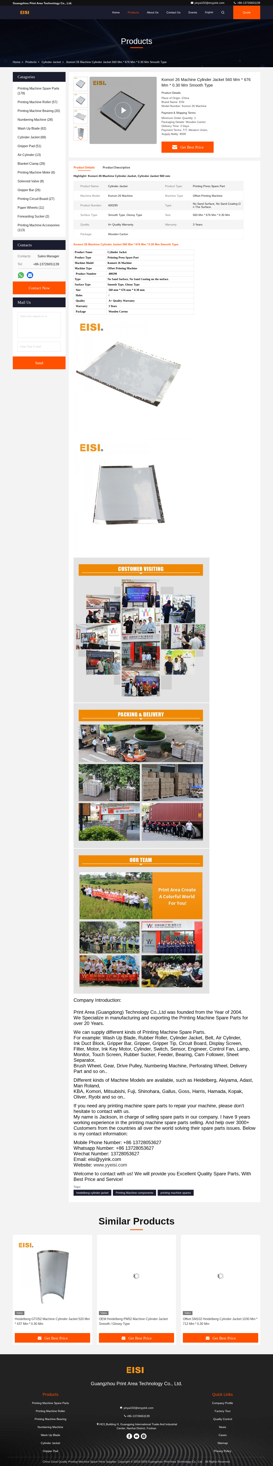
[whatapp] (21, 275)
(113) (39, 228)
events (192, 12)
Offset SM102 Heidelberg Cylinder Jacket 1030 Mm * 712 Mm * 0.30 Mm (220, 1321)
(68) (32, 137)
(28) (35, 119)
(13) (29, 155)
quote (247, 12)
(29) (31, 163)
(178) (38, 91)
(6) (36, 172)
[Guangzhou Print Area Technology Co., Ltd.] (25, 12)
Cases (223, 1435)
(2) (33, 216)
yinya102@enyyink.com (209, 2)
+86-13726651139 (248, 2)
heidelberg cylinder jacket (92, 1192)
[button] (80, 138)
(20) (39, 111)
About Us (152, 12)
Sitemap (222, 1443)
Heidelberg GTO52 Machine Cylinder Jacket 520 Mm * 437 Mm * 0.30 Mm (52, 1321)
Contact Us (173, 12)
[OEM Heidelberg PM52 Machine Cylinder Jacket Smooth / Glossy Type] (136, 1276)
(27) (36, 199)
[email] (30, 275)
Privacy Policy (222, 1451)
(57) (37, 102)
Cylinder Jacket (51, 62)
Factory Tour (223, 1411)
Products (133, 12)
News (222, 1427)
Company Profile (222, 1403)
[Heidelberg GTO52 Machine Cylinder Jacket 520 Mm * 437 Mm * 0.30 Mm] (52, 1276)
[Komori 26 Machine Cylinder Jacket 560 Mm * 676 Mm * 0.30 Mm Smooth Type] (123, 110)
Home (116, 12)
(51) (29, 146)
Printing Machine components (134, 1192)
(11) (31, 207)
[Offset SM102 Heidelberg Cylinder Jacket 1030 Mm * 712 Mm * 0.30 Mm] (220, 1276)
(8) (31, 181)
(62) (32, 128)
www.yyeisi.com (110, 1165)
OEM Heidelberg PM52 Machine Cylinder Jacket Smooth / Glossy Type (133, 1321)
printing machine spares (175, 1192)
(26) (29, 190)
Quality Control (222, 1419)
